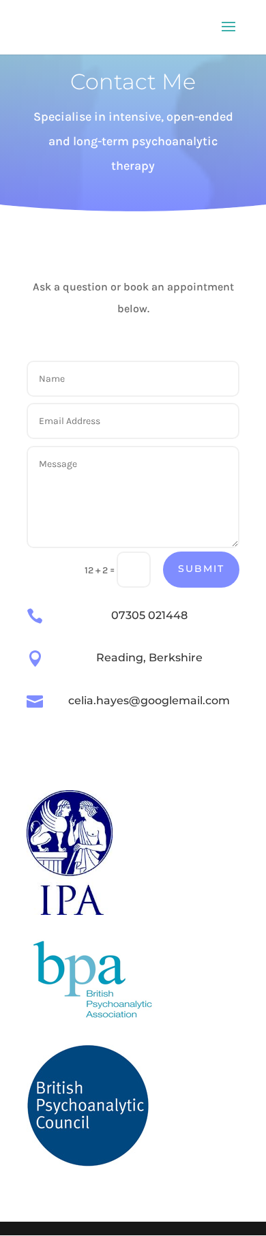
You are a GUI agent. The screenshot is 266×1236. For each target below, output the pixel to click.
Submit (201, 568)
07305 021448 (149, 615)
